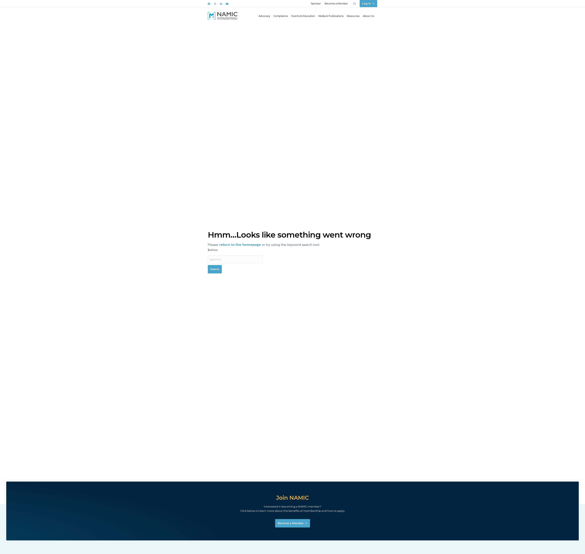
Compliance (280, 16)
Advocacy (264, 16)
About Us (368, 16)
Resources (353, 16)
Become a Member (336, 3)
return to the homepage (240, 245)
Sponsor (316, 3)
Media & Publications (331, 16)
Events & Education (303, 16)
